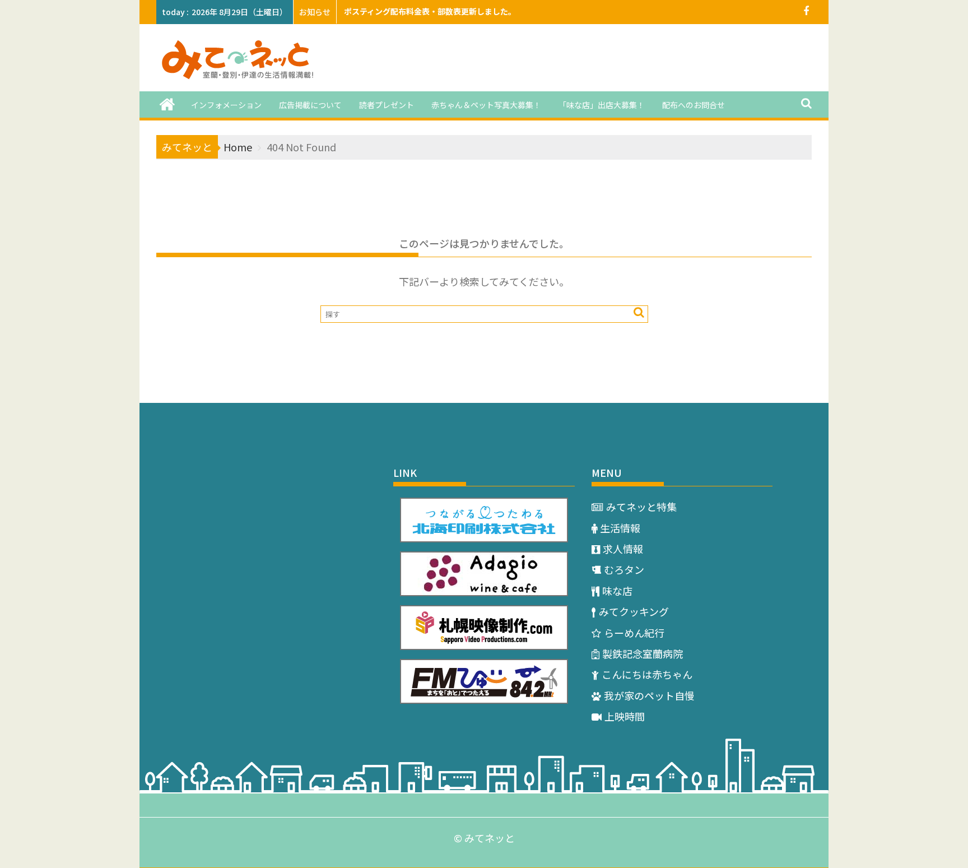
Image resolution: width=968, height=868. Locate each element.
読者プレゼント (386, 104)
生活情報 (620, 528)
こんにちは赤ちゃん (647, 674)
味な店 (617, 590)
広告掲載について (310, 104)
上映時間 (624, 716)
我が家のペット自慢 (649, 695)
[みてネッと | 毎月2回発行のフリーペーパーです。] (167, 103)
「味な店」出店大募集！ (602, 104)
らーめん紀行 (634, 632)
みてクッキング (634, 611)
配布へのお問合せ (693, 104)
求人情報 (623, 548)
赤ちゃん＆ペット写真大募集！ (486, 104)
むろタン (624, 569)
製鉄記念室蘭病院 (642, 653)
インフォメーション (226, 104)
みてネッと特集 (641, 506)
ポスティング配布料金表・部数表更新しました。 (430, 11)
